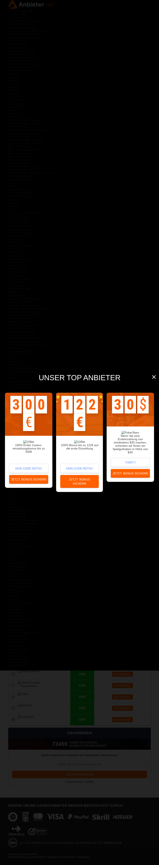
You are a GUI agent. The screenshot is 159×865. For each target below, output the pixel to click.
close (154, 377)
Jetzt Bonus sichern (79, 481)
